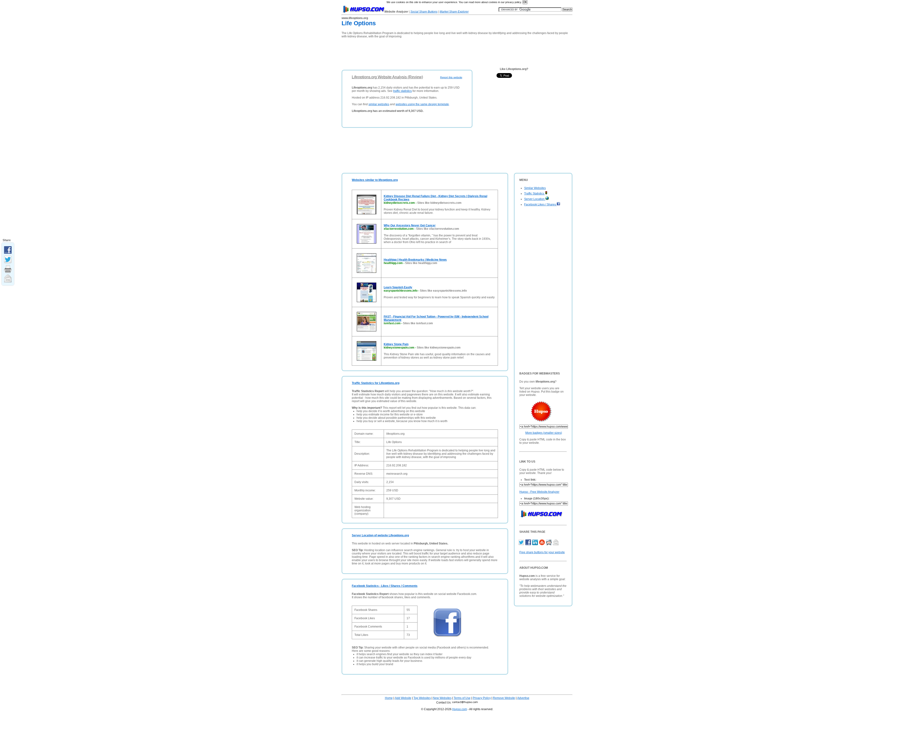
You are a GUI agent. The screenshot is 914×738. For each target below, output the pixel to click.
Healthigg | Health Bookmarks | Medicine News (415, 259)
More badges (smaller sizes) (543, 432)
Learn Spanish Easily (398, 287)
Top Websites (422, 698)
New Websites (442, 698)
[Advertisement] (428, 52)
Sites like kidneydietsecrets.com (439, 202)
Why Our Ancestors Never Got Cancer (410, 225)
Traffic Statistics (534, 193)
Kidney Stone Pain (396, 344)
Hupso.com (459, 709)
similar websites (378, 104)
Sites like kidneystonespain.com (439, 347)
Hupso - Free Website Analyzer (539, 492)
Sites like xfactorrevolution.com (437, 228)
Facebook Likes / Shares (540, 204)
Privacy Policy (482, 698)
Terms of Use (462, 698)
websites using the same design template (422, 104)
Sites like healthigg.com (421, 263)
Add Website (403, 698)
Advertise (523, 698)
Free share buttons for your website (542, 552)
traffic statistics (402, 91)
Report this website (451, 77)
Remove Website (504, 698)
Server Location (534, 199)
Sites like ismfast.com (418, 323)
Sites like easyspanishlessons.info (443, 290)
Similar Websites (535, 188)
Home (389, 698)
